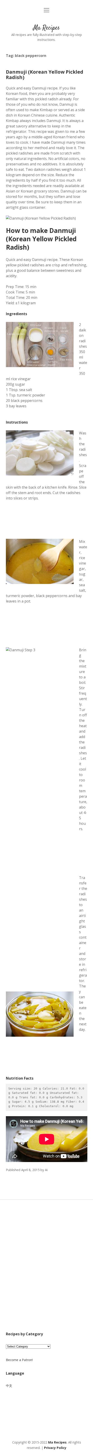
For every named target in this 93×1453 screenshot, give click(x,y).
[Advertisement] (46, 1271)
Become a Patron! (19, 1360)
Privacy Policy (55, 1448)
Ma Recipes (46, 28)
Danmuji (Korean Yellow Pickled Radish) (44, 74)
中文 (9, 1385)
